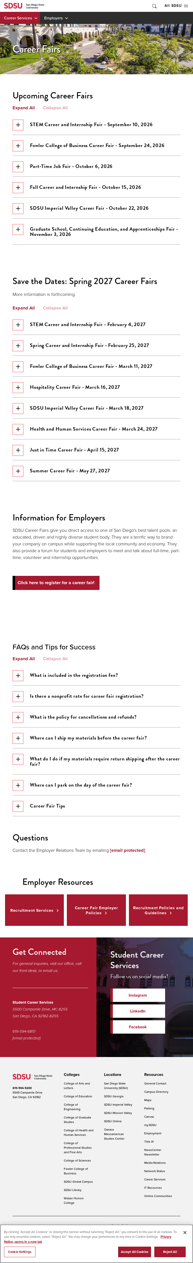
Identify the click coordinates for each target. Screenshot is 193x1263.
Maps (148, 1100)
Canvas (149, 1116)
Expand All (24, 108)
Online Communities (158, 1196)
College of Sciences (77, 1160)
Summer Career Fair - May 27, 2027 (70, 470)
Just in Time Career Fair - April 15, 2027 (74, 449)
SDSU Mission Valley (118, 1113)
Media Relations (155, 1163)
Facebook (138, 1027)
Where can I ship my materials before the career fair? (88, 738)
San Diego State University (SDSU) (116, 1085)
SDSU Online (113, 1121)
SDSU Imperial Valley (118, 1104)
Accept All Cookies (134, 1251)
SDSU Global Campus (78, 1181)
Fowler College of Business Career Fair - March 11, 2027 (91, 366)
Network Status (154, 1171)
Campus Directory (156, 1092)
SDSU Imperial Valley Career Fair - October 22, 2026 (89, 208)
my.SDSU (150, 1125)
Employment (152, 1133)
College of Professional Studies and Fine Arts (78, 1147)
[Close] (184, 1232)
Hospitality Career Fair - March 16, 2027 (75, 387)
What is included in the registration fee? (74, 675)
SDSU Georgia (113, 1096)
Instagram (138, 995)
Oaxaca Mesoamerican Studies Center (114, 1134)
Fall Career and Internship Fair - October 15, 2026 (85, 187)
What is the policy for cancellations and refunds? (83, 717)
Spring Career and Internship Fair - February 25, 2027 (89, 345)
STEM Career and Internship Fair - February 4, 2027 (88, 324)
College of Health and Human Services (78, 1132)
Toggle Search (154, 6)
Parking (149, 1108)
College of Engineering (72, 1106)
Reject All (170, 1251)
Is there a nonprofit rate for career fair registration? (87, 696)
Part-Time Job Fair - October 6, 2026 (71, 166)
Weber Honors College (74, 1200)
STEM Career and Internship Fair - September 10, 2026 (91, 124)
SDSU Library (72, 1190)
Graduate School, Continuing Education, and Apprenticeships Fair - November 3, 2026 (104, 231)
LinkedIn (138, 1011)
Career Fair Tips (47, 806)
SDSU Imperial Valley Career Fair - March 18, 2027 (87, 408)
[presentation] (71, 1074)
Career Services (18, 18)
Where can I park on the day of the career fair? (81, 785)
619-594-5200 (22, 1088)
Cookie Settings (19, 1251)
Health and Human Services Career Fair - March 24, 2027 (94, 429)
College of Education (78, 1096)
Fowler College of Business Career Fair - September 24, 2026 (97, 145)
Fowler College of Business (76, 1171)
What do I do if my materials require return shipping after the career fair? (105, 761)
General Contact (155, 1083)
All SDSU (173, 5)
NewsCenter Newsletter (152, 1152)
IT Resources (153, 1187)
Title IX (149, 1141)
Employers (53, 18)
